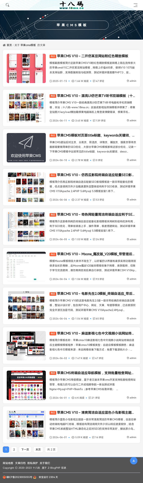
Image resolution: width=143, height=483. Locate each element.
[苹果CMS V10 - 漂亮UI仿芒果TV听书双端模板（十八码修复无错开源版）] (26, 108)
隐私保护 (32, 463)
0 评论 (99, 160)
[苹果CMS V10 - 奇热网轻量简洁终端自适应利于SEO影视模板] (26, 227)
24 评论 (100, 239)
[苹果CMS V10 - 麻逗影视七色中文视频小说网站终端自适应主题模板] (26, 345)
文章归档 (20, 463)
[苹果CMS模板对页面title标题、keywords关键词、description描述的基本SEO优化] (26, 147)
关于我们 (45, 463)
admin (133, 81)
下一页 (25, 449)
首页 (9, 45)
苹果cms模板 (28, 45)
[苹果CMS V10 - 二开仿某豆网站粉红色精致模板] (26, 68)
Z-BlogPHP (54, 467)
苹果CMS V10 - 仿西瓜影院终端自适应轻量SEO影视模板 (96, 175)
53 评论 (100, 199)
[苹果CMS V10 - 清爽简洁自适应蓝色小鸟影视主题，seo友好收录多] (26, 425)
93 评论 (100, 279)
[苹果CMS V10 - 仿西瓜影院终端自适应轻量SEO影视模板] (26, 187)
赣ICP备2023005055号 (19, 477)
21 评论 (96, 397)
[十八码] (71, 5)
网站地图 (8, 463)
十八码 (36, 467)
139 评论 (101, 120)
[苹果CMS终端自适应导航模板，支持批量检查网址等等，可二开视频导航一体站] (26, 385)
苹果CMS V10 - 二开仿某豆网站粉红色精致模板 (89, 56)
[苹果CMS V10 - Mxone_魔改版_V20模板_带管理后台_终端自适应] (26, 266)
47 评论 (100, 81)
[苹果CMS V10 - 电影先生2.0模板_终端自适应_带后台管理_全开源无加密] (26, 306)
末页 (38, 449)
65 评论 (100, 318)
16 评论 (99, 437)
